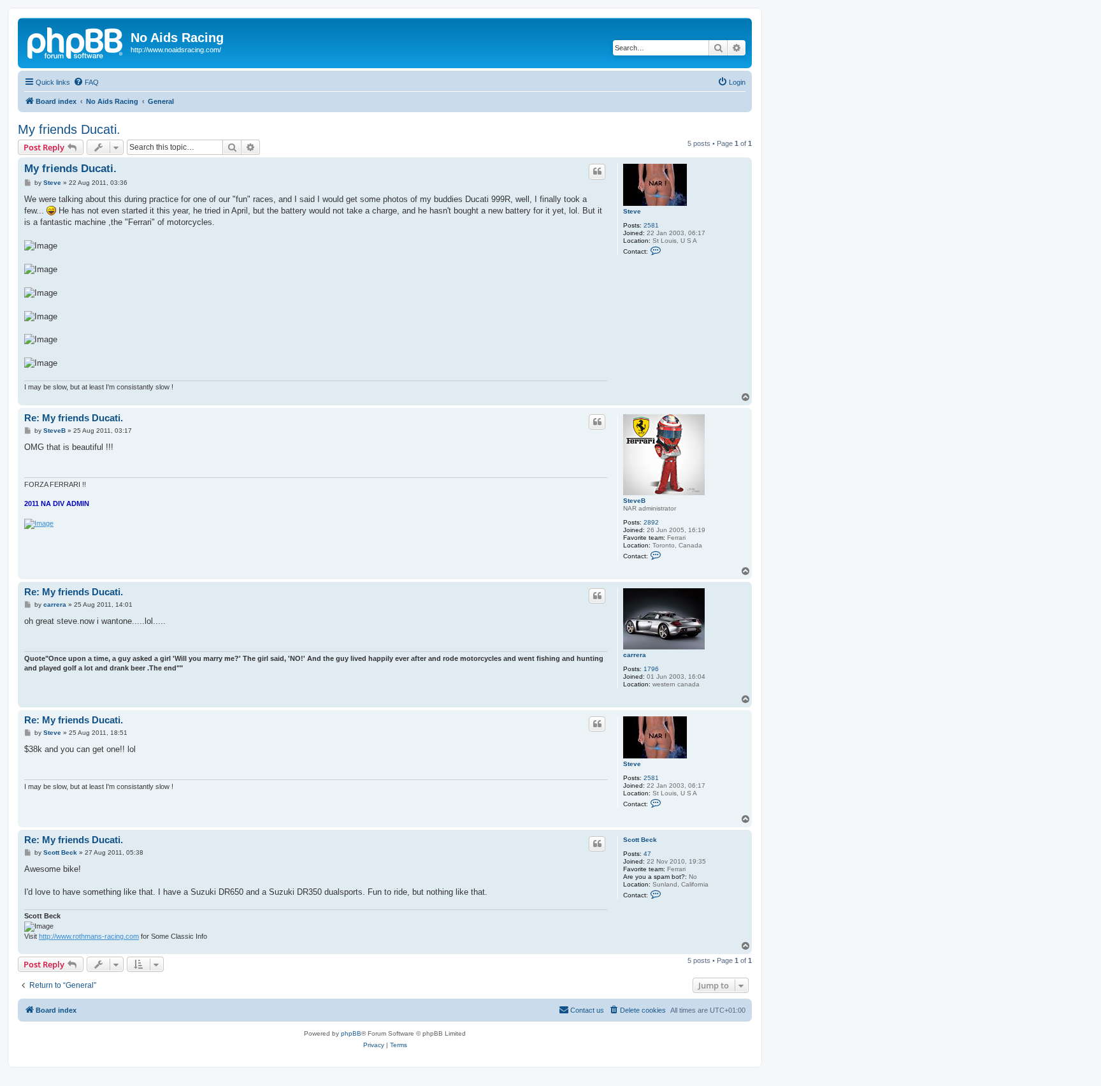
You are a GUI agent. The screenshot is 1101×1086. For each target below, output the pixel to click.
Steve (632, 211)
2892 (651, 522)
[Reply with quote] (597, 171)
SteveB (634, 500)
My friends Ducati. (69, 129)
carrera (634, 654)
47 (647, 853)
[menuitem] (86, 82)
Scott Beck (640, 839)
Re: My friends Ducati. (73, 417)
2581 (651, 225)
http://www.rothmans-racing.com (89, 936)
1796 (651, 668)
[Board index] (76, 41)
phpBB (351, 1033)
